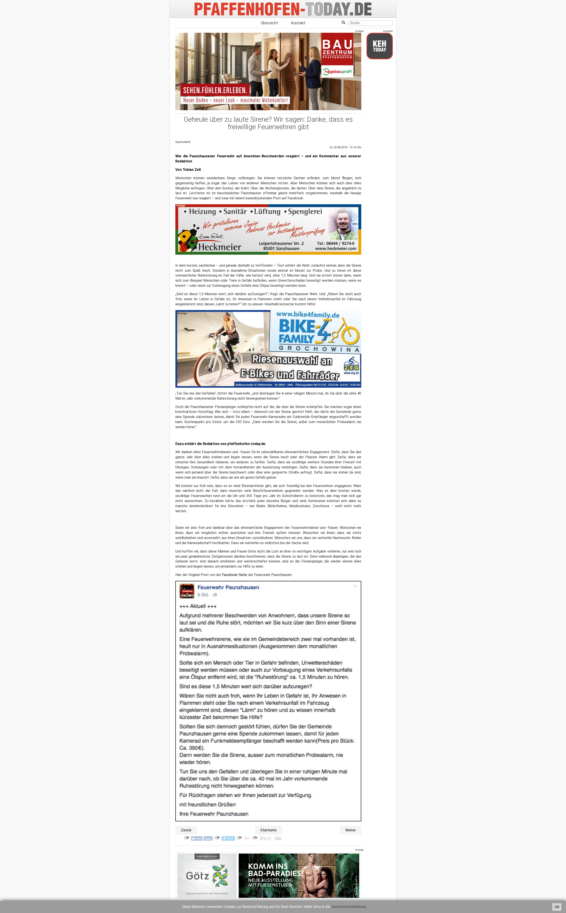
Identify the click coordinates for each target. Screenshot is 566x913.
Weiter (350, 830)
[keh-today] (379, 45)
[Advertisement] (379, 129)
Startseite (268, 830)
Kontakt (298, 23)
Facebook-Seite (234, 575)
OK (557, 907)
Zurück (186, 830)
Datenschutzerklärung (348, 907)
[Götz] (268, 875)
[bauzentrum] (268, 71)
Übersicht (269, 23)
